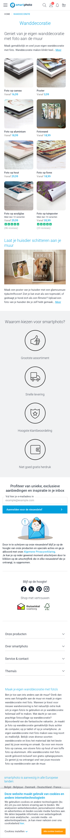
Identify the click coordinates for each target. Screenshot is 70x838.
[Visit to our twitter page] (31, 589)
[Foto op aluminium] (18, 113)
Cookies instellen (14, 831)
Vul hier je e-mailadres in (20, 496)
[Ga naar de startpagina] (21, 5)
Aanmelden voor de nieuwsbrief (24, 509)
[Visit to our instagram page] (46, 589)
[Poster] (51, 72)
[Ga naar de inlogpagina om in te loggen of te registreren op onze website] (51, 5)
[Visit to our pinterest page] (38, 589)
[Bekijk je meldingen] (57, 5)
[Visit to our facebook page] (23, 589)
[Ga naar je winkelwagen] (64, 5)
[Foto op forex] (51, 154)
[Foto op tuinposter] (51, 195)
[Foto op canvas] (18, 72)
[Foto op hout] (18, 154)
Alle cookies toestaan (53, 831)
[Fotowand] (51, 113)
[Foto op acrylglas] (18, 195)
